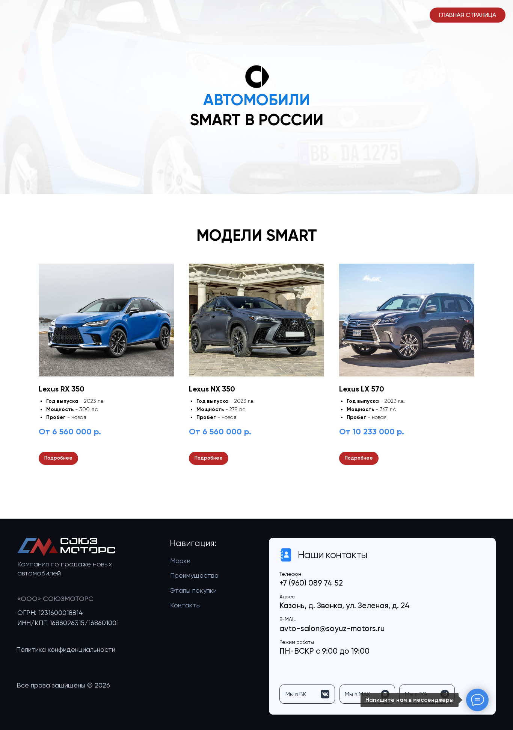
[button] (65, 649)
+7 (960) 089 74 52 (311, 582)
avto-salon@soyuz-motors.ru (332, 628)
